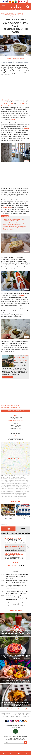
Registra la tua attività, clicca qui (10, 405)
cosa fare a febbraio (13, 493)
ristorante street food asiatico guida (11, 490)
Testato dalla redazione (7, 482)
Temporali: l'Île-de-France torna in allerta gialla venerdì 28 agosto (17, 592)
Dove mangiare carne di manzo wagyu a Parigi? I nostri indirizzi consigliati (14, 223)
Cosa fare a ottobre (11, 477)
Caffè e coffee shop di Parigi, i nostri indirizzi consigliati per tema (13, 219)
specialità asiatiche (7, 104)
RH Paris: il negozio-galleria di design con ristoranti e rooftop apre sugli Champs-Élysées (17, 598)
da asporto (13, 475)
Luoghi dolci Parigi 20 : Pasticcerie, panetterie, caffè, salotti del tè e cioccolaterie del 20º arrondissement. (16, 657)
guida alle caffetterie (7, 488)
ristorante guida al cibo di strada (10, 485)
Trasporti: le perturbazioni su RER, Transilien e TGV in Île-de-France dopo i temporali (16, 587)
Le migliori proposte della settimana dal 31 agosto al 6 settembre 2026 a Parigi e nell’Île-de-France (15, 228)
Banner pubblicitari (7, 713)
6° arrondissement (8, 100)
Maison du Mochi (6, 106)
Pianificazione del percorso (15, 420)
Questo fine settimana (8, 533)
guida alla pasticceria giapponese (15, 498)
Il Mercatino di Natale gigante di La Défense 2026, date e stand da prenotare (17, 576)
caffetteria (21, 295)
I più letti (21, 566)
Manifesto (5, 716)
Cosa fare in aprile (13, 479)
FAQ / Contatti (23, 715)
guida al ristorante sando (20, 488)
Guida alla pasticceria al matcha (12, 495)
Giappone (7, 475)
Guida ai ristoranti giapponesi (19, 483)
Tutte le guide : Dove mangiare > (18, 709)
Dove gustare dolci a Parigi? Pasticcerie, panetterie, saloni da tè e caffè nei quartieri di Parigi (15, 633)
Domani (22, 529)
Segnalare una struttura (11, 715)
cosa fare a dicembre (11, 480)
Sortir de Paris (19, 718)
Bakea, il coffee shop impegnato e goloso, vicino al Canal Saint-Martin (15, 538)
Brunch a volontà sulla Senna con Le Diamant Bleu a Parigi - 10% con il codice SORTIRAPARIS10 (15, 546)
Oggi (8, 529)
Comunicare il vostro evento (22, 713)
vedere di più (14, 604)
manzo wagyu (7, 208)
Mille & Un (22, 104)
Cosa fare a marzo (20, 482)
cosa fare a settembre (12, 495)
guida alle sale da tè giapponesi (14, 491)
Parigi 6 (20, 479)
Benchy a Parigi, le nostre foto (15, 58)
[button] (2, 45)
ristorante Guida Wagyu (19, 487)
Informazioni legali (15, 716)
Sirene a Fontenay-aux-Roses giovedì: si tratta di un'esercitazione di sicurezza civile (23, 517)
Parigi (27, 487)
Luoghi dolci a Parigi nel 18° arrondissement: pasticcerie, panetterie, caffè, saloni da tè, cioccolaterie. (15, 704)
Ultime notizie (11, 566)
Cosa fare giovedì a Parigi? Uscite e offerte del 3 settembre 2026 (17, 581)
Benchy (26, 129)
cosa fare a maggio (22, 480)
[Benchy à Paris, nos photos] (15, 45)
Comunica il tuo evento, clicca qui (10, 407)
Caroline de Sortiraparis (9, 61)
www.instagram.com (15, 435)
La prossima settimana (23, 533)
